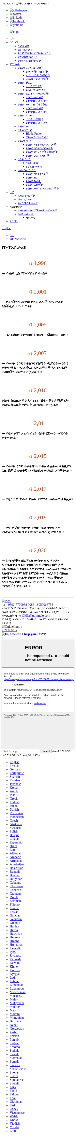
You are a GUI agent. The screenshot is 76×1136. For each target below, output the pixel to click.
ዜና (12, 192)
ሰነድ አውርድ (26, 214)
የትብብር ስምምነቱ (29, 60)
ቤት (12, 38)
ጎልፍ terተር (25, 130)
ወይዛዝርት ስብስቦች (38, 75)
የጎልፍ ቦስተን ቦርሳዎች (39, 148)
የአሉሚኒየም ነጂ (36, 89)
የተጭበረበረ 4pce (36, 100)
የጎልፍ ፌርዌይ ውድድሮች (33, 93)
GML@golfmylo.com (36, 615)
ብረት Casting (34, 119)
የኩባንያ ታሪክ (26, 49)
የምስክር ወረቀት (27, 57)
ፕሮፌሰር (23, 46)
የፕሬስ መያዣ (34, 166)
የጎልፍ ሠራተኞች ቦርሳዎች (42, 152)
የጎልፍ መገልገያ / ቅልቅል (32, 104)
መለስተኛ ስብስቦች (37, 79)
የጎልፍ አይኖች (34, 184)
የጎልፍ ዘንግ (32, 177)
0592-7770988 (17, 604)
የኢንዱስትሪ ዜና (27, 203)
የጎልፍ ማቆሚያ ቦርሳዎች (41, 144)
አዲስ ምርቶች (26, 195)
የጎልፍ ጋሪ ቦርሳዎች (37, 155)
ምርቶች (15, 64)
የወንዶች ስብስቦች (37, 71)
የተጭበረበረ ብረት (37, 122)
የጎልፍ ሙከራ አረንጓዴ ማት (42, 188)
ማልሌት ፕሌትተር (37, 137)
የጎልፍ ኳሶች (33, 181)
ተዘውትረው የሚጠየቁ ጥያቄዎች (37, 210)
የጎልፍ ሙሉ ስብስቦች (30, 68)
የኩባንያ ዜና (25, 199)
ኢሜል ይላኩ (9, 630)
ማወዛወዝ (32, 163)
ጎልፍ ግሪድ (24, 159)
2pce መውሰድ (34, 97)
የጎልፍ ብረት (25, 115)
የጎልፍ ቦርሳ (24, 141)
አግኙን (14, 221)
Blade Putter (34, 133)
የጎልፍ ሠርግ (25, 126)
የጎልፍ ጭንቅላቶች (37, 173)
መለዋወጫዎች (27, 170)
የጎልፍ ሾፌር (25, 82)
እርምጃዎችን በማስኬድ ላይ (34, 53)
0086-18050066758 (40, 604)
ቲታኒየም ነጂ (34, 86)
